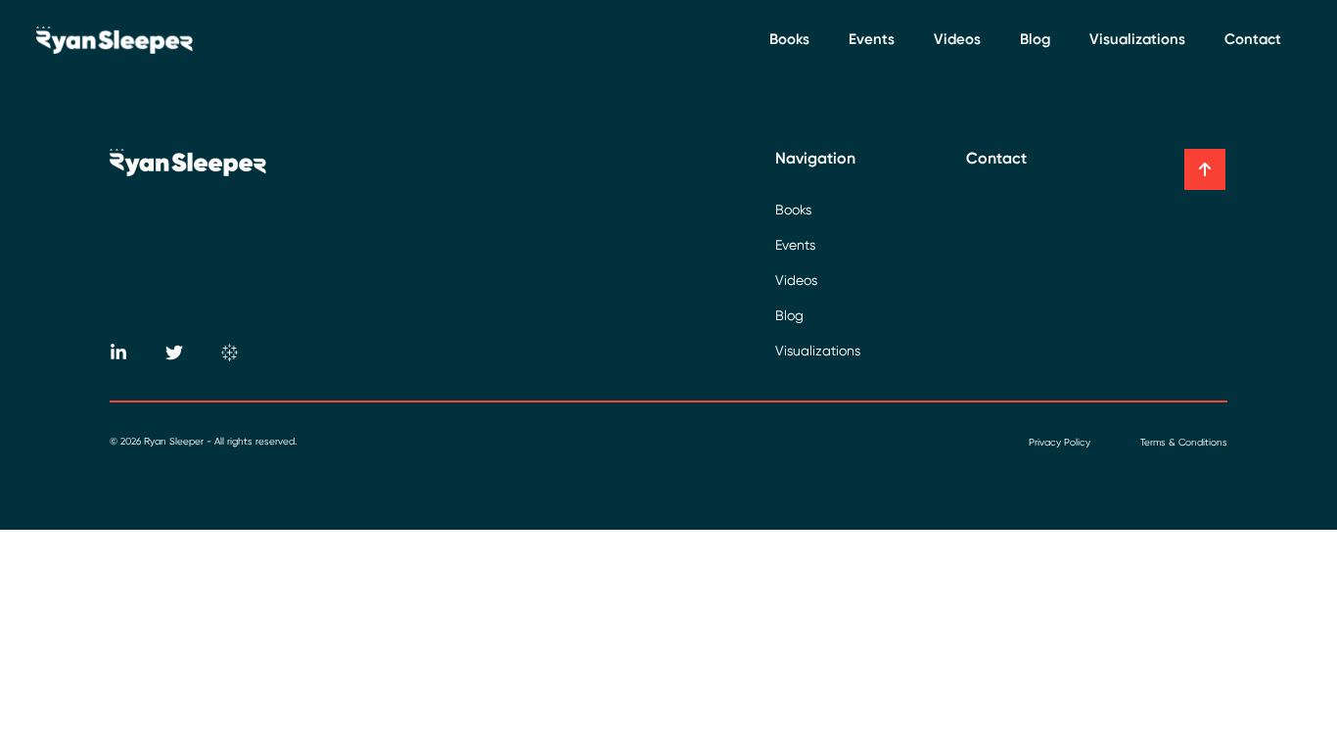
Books (789, 39)
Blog (1035, 39)
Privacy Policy (1059, 442)
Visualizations (1137, 39)
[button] (1204, 169)
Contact (1252, 39)
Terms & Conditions (1183, 442)
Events (872, 39)
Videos (957, 39)
